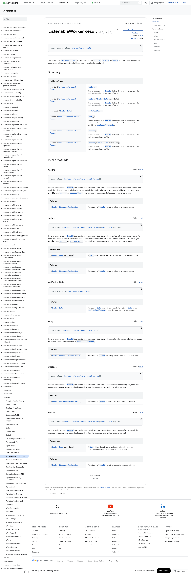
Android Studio (174, 3)
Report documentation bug (174, 534)
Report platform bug (172, 531)
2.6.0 (141, 282)
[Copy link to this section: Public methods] (70, 160)
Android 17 (115, 531)
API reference (9, 11)
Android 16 (115, 534)
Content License (105, 488)
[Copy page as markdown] (107, 32)
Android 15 (115, 538)
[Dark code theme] (141, 45)
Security (35, 538)
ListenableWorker (68, 60)
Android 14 (115, 541)
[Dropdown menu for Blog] (101, 2)
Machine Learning (65, 534)
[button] (14, 23)
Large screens (90, 531)
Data (106, 99)
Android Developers (54, 23)
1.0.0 (141, 36)
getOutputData (94, 111)
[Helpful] (137, 23)
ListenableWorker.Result (81, 48)
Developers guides (144, 536)
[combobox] (131, 3)
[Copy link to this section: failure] (57, 170)
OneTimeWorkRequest (97, 310)
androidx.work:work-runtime (133, 30)
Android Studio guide (145, 533)
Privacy (61, 545)
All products (113, 561)
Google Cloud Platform (96, 561)
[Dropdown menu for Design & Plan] (53, 2)
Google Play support (172, 538)
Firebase (80, 561)
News (34, 545)
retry (115, 60)
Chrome (70, 561)
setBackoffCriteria (105, 125)
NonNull (61, 87)
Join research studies (172, 541)
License (42, 571)
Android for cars (91, 541)
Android (35, 531)
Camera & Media (65, 541)
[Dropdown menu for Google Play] (86, 2)
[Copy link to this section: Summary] (62, 72)
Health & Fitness (64, 538)
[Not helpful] (141, 23)
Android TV (89, 545)
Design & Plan (45, 3)
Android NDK (142, 547)
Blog (96, 3)
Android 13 (115, 545)
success (97, 60)
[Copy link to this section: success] (59, 367)
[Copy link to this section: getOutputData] (66, 282)
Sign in (185, 3)
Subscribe (163, 571)
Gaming (62, 531)
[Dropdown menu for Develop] (68, 2)
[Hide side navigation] (26, 572)
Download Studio (144, 544)
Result (108, 91)
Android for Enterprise (40, 534)
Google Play (78, 3)
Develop (62, 3)
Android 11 (115, 552)
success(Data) (76, 193)
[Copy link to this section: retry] (55, 321)
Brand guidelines (53, 571)
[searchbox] (15, 19)
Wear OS (88, 534)
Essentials (27, 3)
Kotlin (133, 38)
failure (105, 60)
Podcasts (35, 552)
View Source (136, 33)
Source (34, 541)
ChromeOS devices (92, 538)
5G (60, 548)
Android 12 (115, 548)
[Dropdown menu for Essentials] (34, 2)
